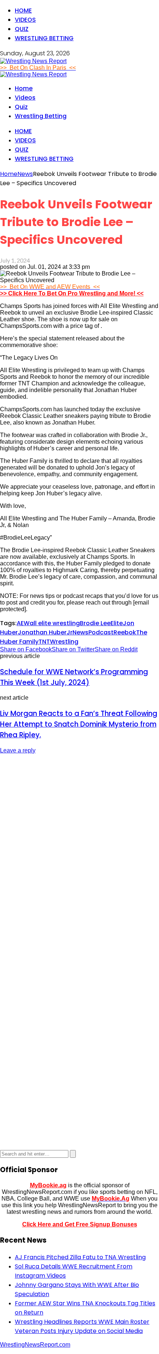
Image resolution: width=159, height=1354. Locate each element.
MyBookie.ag (48, 1185)
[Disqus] (79, 853)
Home (23, 10)
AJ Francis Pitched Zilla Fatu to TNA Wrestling (80, 1257)
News (80, 632)
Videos (25, 19)
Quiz (21, 29)
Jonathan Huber (42, 632)
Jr (69, 632)
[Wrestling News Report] (33, 61)
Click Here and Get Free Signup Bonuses (79, 1224)
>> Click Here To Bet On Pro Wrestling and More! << (71, 293)
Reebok (125, 632)
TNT (44, 641)
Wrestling (64, 641)
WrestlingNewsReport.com (35, 1344)
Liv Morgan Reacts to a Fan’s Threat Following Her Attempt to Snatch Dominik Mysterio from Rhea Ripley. (78, 724)
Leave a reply (17, 750)
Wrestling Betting (44, 38)
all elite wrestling (55, 623)
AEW (23, 623)
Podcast (101, 632)
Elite (117, 623)
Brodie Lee (95, 623)
